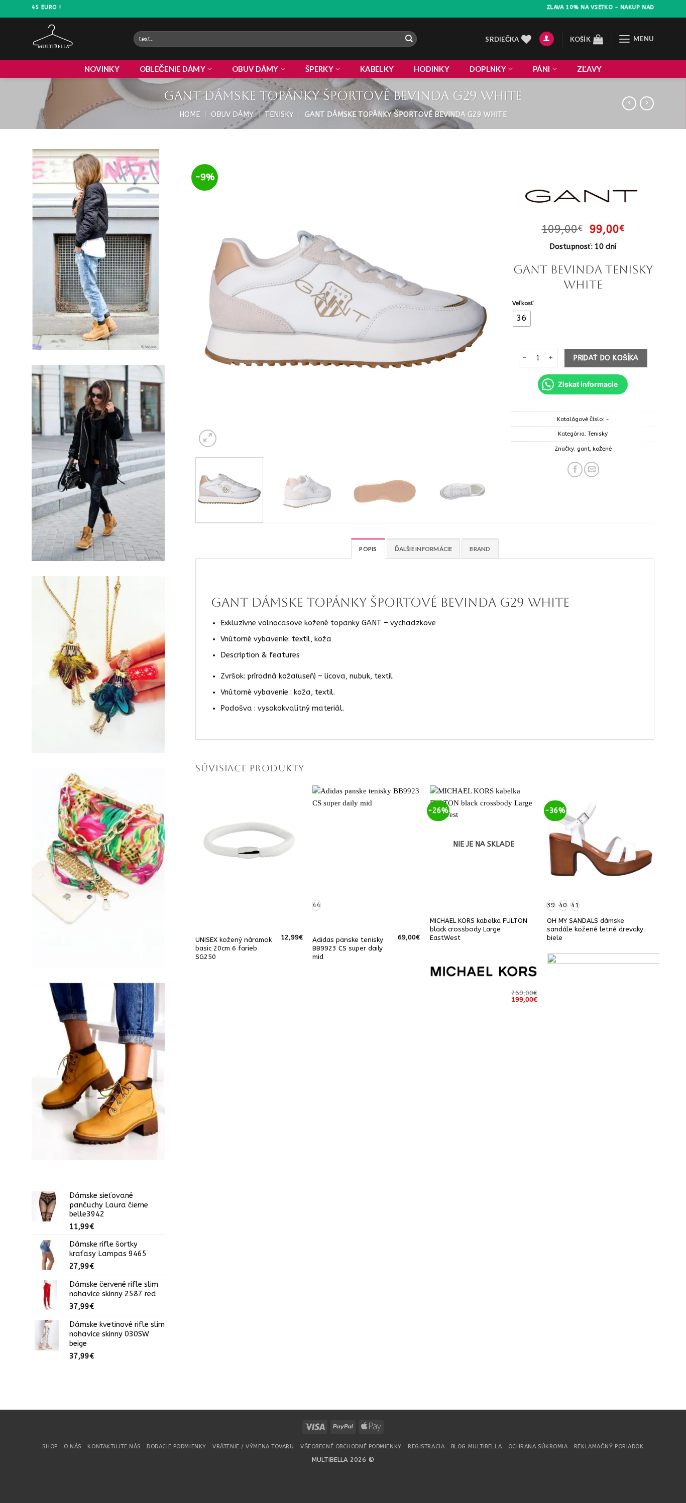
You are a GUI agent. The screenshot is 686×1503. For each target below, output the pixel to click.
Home (189, 114)
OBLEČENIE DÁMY (172, 69)
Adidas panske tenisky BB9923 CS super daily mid (347, 948)
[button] (546, 39)
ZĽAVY (589, 69)
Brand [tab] (480, 548)
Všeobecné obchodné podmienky (351, 1446)
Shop (49, 1446)
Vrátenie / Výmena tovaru (253, 1446)
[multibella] (75, 39)
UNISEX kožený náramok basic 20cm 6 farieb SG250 (233, 948)
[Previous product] (647, 103)
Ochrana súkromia (538, 1446)
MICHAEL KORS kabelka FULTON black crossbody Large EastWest (478, 929)
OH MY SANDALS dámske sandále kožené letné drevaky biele (595, 929)
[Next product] (629, 103)
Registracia (426, 1446)
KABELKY (377, 69)
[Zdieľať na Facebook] (575, 469)
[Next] (478, 299)
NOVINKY (102, 69)
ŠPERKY (319, 69)
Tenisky (279, 114)
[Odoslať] (408, 39)
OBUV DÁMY (255, 69)
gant (583, 448)
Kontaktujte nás (113, 1446)
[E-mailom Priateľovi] (591, 469)
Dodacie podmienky (176, 1446)
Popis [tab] (368, 548)
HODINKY (431, 69)
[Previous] (214, 299)
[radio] (521, 318)
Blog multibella (476, 1446)
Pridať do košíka (606, 358)
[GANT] (582, 196)
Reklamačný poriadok (609, 1446)
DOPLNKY (488, 69)
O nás (72, 1446)
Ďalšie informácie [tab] (423, 548)
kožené (602, 448)
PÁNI (541, 69)
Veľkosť (523, 303)
